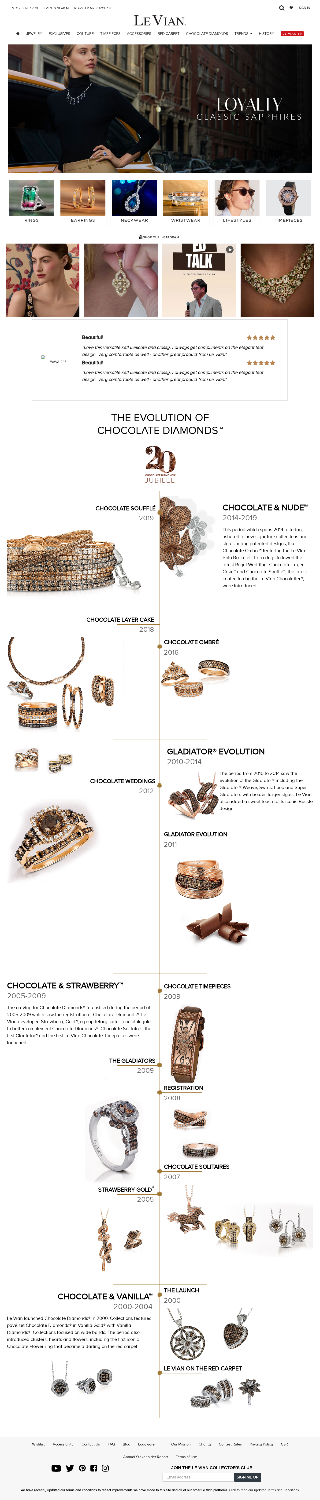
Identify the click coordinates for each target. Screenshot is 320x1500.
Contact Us (91, 1444)
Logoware (146, 1444)
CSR (284, 1444)
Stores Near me (25, 8)
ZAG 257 (58, 362)
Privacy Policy (261, 1444)
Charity (205, 1444)
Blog (126, 1444)
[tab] (31, 202)
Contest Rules (230, 1444)
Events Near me (57, 8)
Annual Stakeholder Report (145, 1457)
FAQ (111, 1444)
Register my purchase (93, 8)
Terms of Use (186, 1457)
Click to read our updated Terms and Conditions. (264, 1490)
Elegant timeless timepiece (112, 350)
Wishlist (38, 1444)
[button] (16, 108)
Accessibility (63, 1444)
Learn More (43, 280)
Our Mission (181, 1444)
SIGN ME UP (248, 1477)
